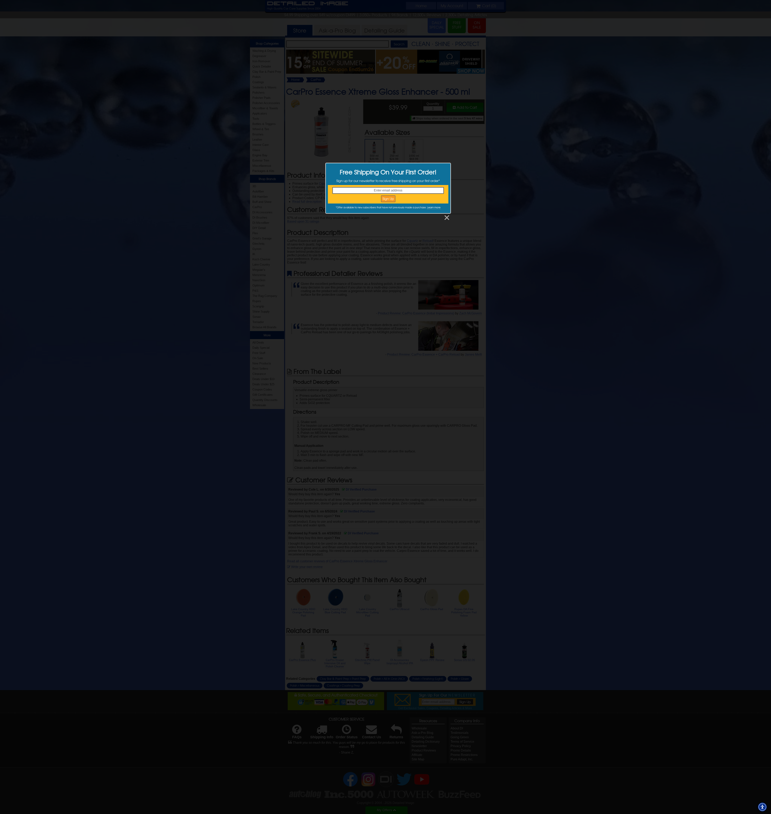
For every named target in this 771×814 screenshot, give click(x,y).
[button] (762, 807)
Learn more (434, 207)
